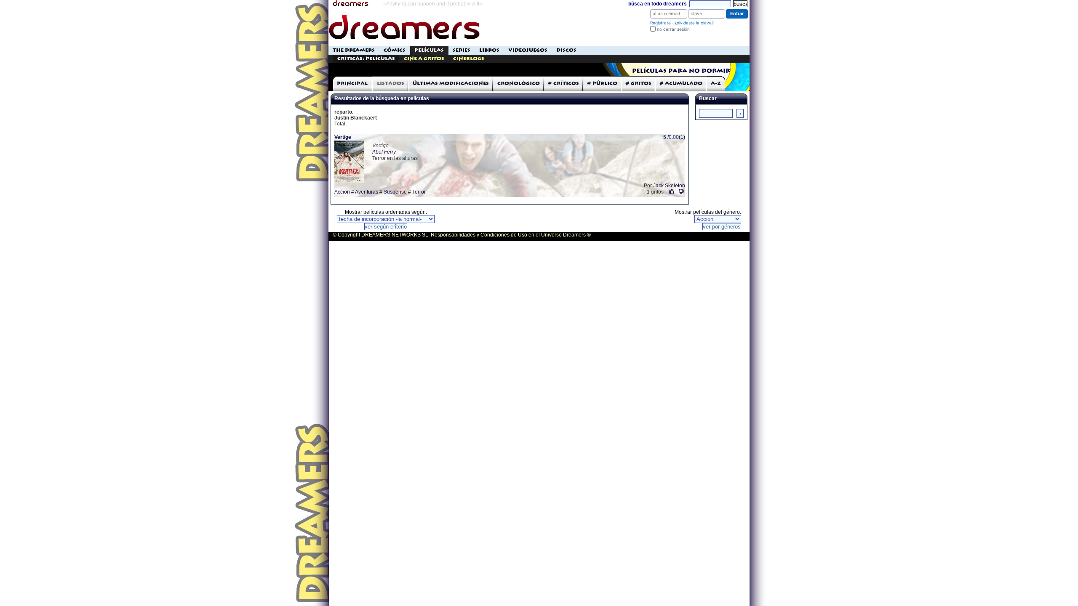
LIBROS (489, 50)
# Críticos (563, 83)
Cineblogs (468, 58)
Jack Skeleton (669, 186)
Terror (419, 192)
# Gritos (638, 83)
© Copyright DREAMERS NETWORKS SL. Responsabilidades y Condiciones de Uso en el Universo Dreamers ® (462, 235)
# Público (602, 83)
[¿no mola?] (682, 192)
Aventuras (366, 192)
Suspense (395, 192)
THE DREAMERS (354, 50)
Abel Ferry (384, 152)
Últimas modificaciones (451, 83)
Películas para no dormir (681, 71)
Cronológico (518, 83)
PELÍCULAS (429, 50)
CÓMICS (395, 50)
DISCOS (566, 50)
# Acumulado (681, 83)
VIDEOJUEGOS (527, 50)
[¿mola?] (672, 192)
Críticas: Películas (366, 58)
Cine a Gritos (424, 58)
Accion (342, 192)
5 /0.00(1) (674, 137)
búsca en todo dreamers (657, 4)
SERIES (461, 50)
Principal (352, 83)
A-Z (716, 83)
